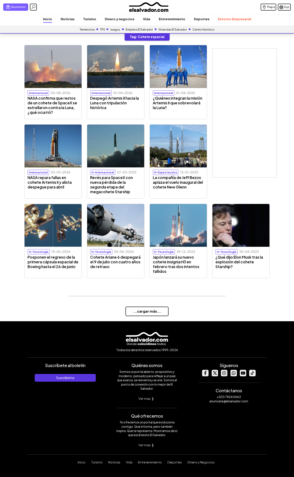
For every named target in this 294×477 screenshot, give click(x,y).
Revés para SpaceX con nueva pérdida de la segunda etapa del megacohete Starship (111, 184)
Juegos (115, 29)
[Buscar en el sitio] (33, 7)
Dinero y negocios (119, 19)
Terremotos (87, 29)
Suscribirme (65, 377)
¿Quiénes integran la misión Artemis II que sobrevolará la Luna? (177, 103)
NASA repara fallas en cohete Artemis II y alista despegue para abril (50, 182)
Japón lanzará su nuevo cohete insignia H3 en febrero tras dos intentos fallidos (176, 264)
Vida (146, 19)
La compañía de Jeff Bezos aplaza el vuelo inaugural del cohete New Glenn (178, 182)
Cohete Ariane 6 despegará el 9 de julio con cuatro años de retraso (115, 262)
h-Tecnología (38, 251)
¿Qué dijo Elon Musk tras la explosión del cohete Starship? (239, 262)
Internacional (38, 93)
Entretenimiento (172, 19)
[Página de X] (214, 375)
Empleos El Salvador (139, 29)
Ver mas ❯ (146, 398)
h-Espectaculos (165, 172)
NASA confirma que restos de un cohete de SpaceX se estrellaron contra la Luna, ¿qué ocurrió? (52, 105)
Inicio (47, 19)
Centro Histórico (203, 29)
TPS (102, 29)
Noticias (67, 19)
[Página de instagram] (224, 375)
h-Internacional (102, 172)
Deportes (201, 19)
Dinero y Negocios (201, 462)
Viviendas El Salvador (172, 29)
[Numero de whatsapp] (233, 375)
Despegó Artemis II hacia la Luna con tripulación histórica (114, 103)
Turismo (89, 19)
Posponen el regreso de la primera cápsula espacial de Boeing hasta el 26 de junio (53, 262)
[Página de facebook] (205, 375)
